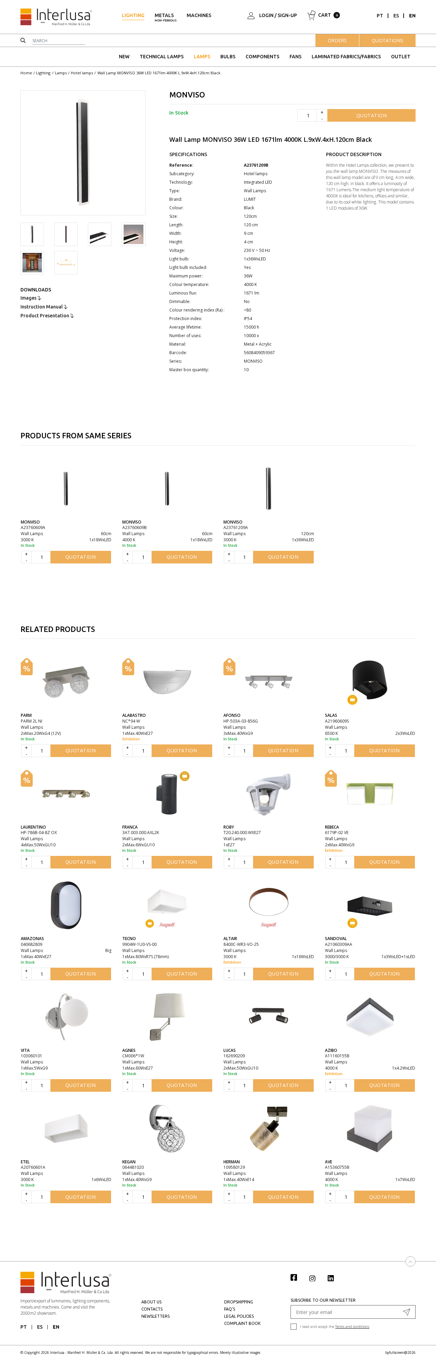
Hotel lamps (82, 72)
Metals (165, 17)
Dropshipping (238, 1302)
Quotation (371, 115)
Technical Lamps (162, 56)
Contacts (151, 1309)
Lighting (133, 15)
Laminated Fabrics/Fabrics (346, 56)
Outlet (400, 56)
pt (380, 15)
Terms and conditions (352, 1326)
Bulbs (227, 56)
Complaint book (242, 1323)
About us (151, 1302)
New (124, 56)
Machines (199, 15)
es (396, 15)
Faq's (229, 1309)
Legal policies (239, 1316)
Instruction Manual (42, 306)
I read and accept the (334, 1326)
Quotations (387, 40)
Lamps (202, 56)
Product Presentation (45, 315)
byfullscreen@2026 (400, 1352)
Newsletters (155, 1316)
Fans (295, 56)
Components (262, 56)
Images (28, 298)
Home (26, 72)
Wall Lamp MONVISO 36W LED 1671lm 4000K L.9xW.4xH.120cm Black (158, 72)
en (412, 15)
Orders (337, 40)
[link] (297, 1277)
